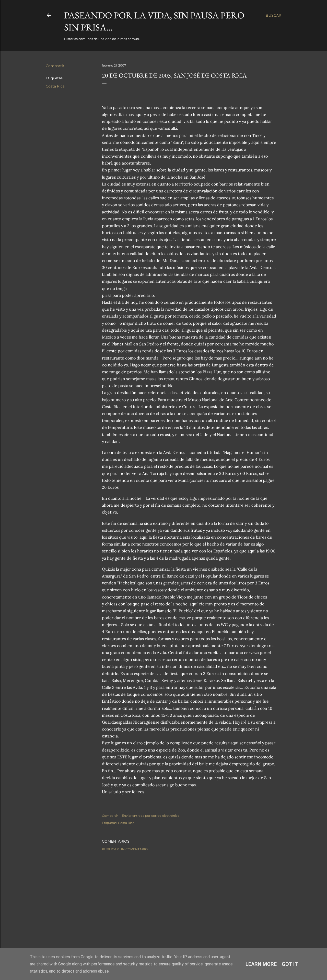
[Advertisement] (189, 899)
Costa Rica (55, 86)
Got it (290, 964)
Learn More (261, 964)
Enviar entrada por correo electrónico (151, 816)
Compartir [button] (55, 65)
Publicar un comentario (125, 849)
